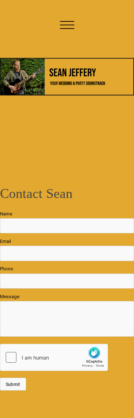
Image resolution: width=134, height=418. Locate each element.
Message (9, 296)
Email (5, 241)
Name (6, 213)
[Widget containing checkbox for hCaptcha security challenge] (54, 357)
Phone (6, 268)
